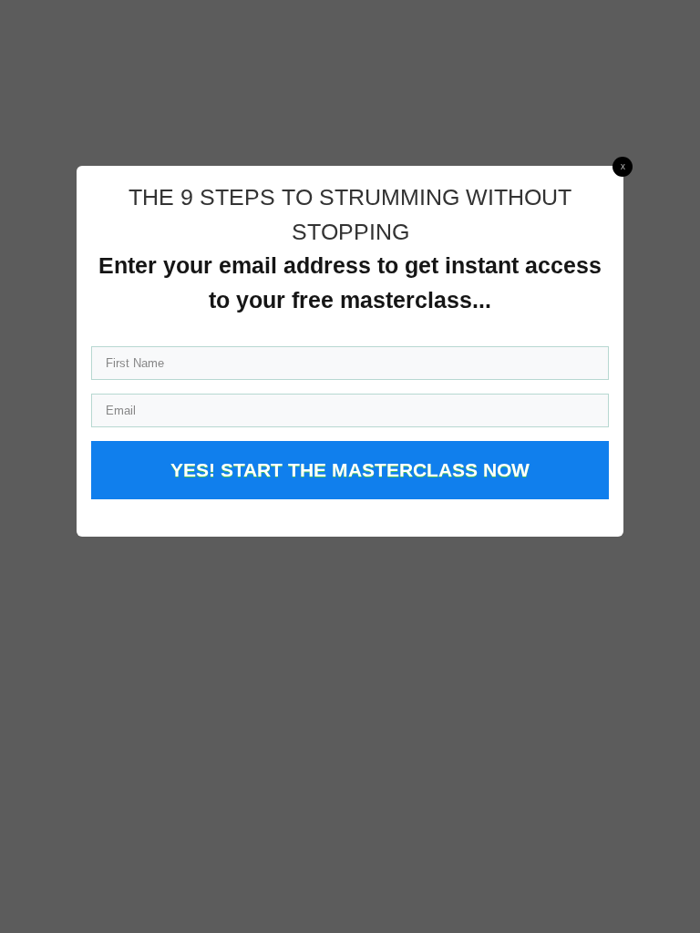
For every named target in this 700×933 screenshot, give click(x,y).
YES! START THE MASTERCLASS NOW (350, 469)
